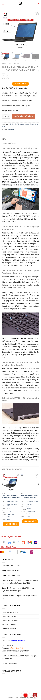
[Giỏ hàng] (38, 3)
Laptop (16, 63)
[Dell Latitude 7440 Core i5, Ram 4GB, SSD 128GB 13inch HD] (11, 483)
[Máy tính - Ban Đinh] (20, 3)
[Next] (36, 43)
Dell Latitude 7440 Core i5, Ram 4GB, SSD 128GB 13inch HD (11, 496)
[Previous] (5, 43)
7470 (9, 129)
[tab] (20, 139)
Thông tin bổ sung (9, 143)
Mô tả (4, 139)
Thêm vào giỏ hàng (23, 116)
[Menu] (3, 3)
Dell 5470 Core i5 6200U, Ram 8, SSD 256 (30, 496)
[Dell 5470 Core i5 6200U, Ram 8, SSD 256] (30, 483)
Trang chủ (6, 63)
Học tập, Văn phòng (18, 124)
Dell (22, 63)
